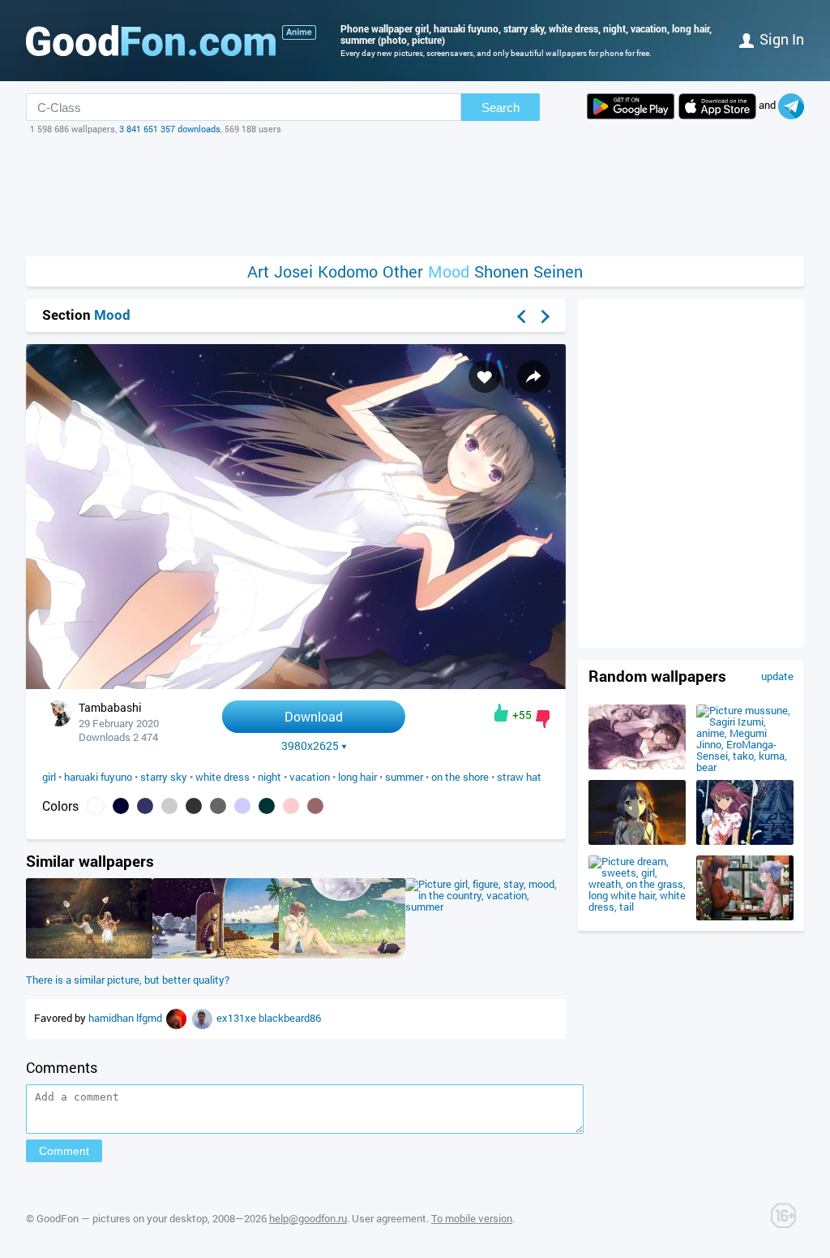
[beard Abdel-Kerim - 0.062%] (169, 806)
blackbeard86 (290, 1017)
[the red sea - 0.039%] (267, 806)
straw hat (519, 776)
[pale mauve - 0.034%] (315, 806)
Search (500, 107)
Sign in (781, 39)
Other (403, 271)
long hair (357, 776)
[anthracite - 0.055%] (194, 806)
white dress (222, 776)
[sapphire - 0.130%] (121, 806)
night (269, 776)
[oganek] (177, 1017)
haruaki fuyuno (98, 776)
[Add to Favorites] (484, 376)
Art (258, 271)
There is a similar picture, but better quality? (127, 979)
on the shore (460, 776)
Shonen (501, 271)
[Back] (521, 316)
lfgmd (150, 1017)
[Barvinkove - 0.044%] (242, 806)
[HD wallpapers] (630, 106)
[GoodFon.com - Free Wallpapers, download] (151, 40)
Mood (448, 271)
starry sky (163, 776)
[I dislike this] (543, 719)
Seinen (558, 271)
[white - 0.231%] (96, 806)
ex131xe (237, 1017)
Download (314, 716)
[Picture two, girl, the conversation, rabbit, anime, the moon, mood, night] (342, 954)
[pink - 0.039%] (291, 806)
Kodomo (348, 271)
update (777, 676)
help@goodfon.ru (308, 1218)
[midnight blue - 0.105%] (145, 806)
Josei (293, 271)
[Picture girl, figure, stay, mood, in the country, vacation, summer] (485, 906)
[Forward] (545, 316)
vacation (309, 776)
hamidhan (112, 1017)
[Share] (533, 376)
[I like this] (501, 713)
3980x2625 (310, 746)
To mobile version (471, 1218)
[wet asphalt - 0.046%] (218, 806)
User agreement (389, 1218)
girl (49, 776)
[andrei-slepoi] (203, 1017)
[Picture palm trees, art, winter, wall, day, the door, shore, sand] (215, 954)
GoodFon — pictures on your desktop (122, 1218)
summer (404, 776)
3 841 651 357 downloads (169, 129)
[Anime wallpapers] (299, 32)
